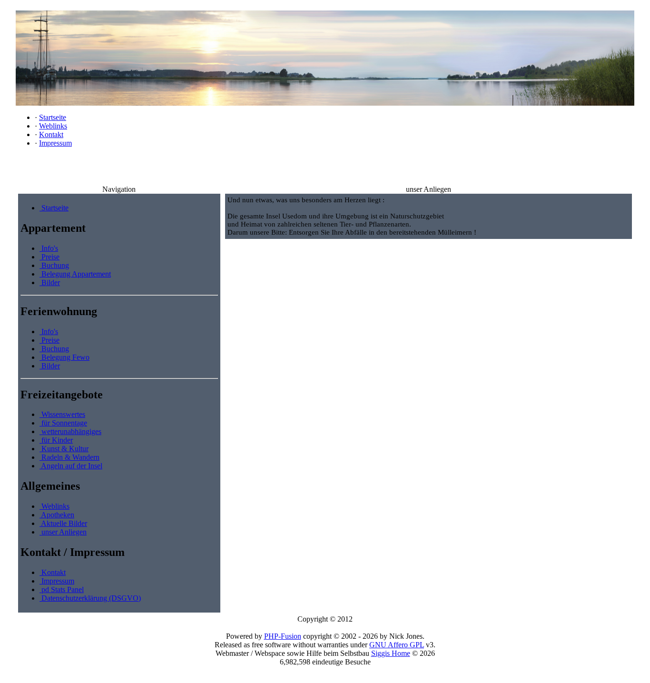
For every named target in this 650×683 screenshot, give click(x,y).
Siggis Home (390, 653)
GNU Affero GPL (396, 645)
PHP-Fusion (282, 636)
